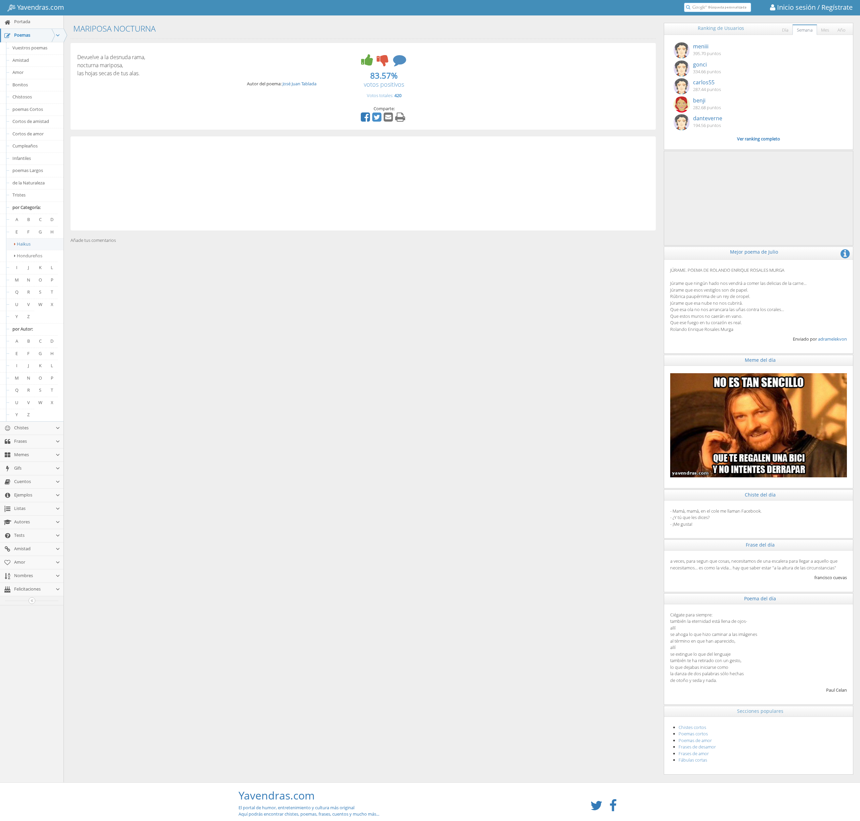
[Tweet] (377, 119)
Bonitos (20, 85)
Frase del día (760, 545)
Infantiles (21, 158)
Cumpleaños (25, 146)
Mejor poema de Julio (754, 252)
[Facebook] (366, 119)
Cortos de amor (28, 134)
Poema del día (760, 598)
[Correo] (389, 119)
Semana (805, 30)
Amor (18, 72)
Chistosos (22, 97)
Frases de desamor (697, 747)
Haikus (24, 244)
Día (785, 30)
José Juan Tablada (299, 84)
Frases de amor (694, 753)
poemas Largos (27, 170)
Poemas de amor (695, 740)
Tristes (19, 195)
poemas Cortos (27, 109)
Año (841, 30)
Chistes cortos (692, 727)
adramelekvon (832, 339)
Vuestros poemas (29, 48)
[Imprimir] (401, 119)
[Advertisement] (363, 183)
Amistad (20, 60)
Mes (825, 30)
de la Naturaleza (28, 183)
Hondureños (29, 256)
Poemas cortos (693, 734)
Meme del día (760, 360)
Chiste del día (760, 494)
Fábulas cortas (693, 760)
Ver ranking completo (758, 139)
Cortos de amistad (30, 121)
